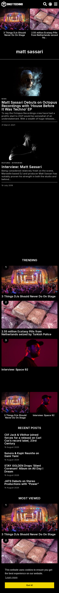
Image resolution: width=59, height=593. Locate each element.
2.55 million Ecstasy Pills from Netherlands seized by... (44, 35)
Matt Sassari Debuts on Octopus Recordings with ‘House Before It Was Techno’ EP (29, 105)
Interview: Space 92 (15, 369)
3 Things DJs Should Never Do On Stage (14, 33)
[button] (45, 4)
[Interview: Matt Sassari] (29, 145)
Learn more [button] (11, 577)
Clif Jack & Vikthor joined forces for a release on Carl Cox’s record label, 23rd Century (22, 439)
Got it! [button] (29, 585)
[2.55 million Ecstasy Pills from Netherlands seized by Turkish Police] (29, 315)
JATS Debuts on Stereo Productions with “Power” (21, 482)
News (4, 99)
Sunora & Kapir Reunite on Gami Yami (21, 455)
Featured (6, 163)
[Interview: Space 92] (29, 353)
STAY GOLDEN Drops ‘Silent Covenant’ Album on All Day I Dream (23, 468)
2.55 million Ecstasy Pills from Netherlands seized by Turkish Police (26, 333)
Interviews (17, 163)
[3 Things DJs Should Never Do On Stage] (29, 279)
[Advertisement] (29, 223)
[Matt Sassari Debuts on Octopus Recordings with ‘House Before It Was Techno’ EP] (29, 81)
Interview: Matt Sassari (22, 167)
